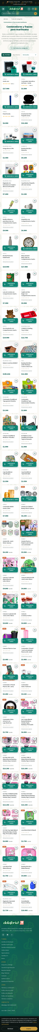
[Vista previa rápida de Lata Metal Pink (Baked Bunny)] (16, 848)
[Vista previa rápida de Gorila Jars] (16, 62)
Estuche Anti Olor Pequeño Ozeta (26, 114)
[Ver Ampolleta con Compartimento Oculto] (28, 206)
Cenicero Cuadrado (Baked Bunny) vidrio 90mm (8, 579)
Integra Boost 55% (8, 148)
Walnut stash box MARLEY (10, 363)
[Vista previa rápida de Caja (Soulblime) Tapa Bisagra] (16, 453)
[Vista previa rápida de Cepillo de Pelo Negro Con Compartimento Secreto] (34, 273)
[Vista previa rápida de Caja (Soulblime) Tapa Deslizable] (34, 453)
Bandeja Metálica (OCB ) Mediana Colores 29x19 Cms (26, 364)
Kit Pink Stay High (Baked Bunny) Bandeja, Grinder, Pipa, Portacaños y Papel (10, 831)
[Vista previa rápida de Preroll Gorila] (16, 95)
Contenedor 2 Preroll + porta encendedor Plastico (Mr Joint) (27, 650)
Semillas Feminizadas (7, 944)
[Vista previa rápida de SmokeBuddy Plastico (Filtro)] (34, 882)
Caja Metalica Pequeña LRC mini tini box (27, 184)
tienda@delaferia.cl (6, 1008)
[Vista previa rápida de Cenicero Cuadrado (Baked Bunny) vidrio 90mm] (16, 559)
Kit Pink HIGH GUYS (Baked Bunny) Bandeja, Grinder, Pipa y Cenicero (10, 759)
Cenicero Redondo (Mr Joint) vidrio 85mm (27, 578)
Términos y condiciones (7, 987)
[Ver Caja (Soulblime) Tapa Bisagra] (10, 459)
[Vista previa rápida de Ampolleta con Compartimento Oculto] (34, 200)
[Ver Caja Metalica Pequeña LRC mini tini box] (28, 170)
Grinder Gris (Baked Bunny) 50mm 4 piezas (27, 507)
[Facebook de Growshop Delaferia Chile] (7, 934)
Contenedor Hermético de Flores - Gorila (28, 82)
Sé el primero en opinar (26, 120)
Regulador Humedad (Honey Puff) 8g (9, 902)
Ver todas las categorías (20, 48)
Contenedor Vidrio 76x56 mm (26, 685)
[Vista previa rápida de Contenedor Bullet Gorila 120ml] (16, 488)
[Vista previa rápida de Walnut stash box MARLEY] (16, 344)
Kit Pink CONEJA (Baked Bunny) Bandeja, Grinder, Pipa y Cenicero (28, 759)
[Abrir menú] (3, 9)
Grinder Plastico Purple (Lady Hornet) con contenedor (27, 543)
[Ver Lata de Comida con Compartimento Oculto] (10, 279)
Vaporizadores (5, 953)
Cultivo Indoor (5, 950)
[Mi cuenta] (29, 9)
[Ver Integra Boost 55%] (10, 135)
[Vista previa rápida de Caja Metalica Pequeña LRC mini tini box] (34, 164)
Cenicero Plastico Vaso (9, 648)
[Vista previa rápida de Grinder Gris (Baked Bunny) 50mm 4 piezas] (34, 488)
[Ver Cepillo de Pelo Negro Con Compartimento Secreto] (28, 279)
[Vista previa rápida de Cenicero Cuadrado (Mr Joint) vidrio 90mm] (16, 595)
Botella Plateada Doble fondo (8, 256)
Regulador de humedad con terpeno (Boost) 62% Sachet (9, 184)
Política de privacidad (7, 990)
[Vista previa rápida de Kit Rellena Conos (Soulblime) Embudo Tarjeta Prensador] (34, 417)
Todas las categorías (16, 19)
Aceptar (28, 1028)
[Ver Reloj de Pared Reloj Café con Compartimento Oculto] (28, 243)
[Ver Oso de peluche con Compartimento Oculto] (10, 315)
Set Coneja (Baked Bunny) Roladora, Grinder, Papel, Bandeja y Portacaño (27, 722)
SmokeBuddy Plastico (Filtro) (25, 902)
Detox (3, 958)
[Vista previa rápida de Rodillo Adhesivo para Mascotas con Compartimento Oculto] (16, 200)
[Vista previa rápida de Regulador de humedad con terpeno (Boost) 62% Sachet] (16, 164)
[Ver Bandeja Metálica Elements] (28, 135)
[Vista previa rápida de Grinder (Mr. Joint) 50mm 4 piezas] (16, 522)
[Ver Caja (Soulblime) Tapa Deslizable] (28, 459)
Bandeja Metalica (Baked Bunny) (26, 867)
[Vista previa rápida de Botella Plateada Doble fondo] (16, 237)
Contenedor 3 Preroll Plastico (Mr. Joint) (9, 685)
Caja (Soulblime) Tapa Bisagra (7, 473)
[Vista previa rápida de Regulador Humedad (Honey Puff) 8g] (16, 882)
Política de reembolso (7, 996)
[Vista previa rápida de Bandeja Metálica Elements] (34, 130)
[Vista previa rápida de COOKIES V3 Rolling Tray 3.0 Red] (34, 309)
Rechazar (10, 1028)
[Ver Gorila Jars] (10, 68)
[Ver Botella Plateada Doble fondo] (10, 243)
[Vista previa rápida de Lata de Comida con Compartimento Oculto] (16, 273)
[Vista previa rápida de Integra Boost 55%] (16, 130)
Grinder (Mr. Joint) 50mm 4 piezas (8, 542)
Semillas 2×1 (4, 955)
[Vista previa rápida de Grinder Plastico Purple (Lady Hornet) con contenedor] (34, 522)
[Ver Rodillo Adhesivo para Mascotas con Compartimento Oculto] (10, 206)
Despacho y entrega (6, 965)
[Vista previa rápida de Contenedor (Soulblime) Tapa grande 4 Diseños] (16, 380)
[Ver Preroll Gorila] (10, 101)
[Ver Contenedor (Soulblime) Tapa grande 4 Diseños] (10, 386)
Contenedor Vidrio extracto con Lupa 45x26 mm (8, 721)
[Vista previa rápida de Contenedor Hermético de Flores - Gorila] (34, 62)
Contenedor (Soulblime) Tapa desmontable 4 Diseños (28, 401)
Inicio (6, 19)
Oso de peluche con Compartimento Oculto (10, 329)
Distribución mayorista (7, 981)
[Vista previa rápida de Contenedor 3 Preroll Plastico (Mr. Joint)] (16, 666)
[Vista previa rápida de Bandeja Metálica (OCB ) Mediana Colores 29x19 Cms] (34, 344)
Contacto (3, 976)
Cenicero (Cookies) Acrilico (26, 615)
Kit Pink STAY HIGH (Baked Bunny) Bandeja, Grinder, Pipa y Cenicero (28, 795)
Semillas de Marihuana (7, 942)
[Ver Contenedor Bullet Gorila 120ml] (10, 493)
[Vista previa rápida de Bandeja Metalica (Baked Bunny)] (34, 848)
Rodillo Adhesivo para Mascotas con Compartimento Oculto (10, 221)
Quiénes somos (5, 978)
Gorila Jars (6, 81)
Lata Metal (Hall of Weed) (28, 830)
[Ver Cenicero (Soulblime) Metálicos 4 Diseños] (10, 422)
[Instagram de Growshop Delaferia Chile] (3, 934)
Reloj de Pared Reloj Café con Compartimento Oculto (28, 257)
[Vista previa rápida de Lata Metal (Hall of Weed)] (34, 811)
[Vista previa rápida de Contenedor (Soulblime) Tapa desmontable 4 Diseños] (34, 380)
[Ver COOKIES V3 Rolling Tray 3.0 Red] (28, 315)
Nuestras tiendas (6, 970)
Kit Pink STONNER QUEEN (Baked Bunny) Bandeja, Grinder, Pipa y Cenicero (10, 795)
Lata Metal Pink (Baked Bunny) (7, 867)
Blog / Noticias (5, 973)
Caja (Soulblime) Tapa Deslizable (26, 473)
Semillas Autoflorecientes (8, 947)
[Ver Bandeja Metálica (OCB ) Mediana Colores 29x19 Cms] (28, 350)
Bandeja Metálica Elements (26, 149)
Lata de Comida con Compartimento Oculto (10, 293)
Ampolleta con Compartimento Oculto (28, 220)
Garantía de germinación (8, 967)
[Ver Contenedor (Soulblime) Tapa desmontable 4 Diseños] (28, 386)
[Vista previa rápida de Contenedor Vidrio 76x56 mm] (34, 666)
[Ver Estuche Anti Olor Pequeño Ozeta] (28, 101)
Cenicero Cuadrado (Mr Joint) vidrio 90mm (9, 615)
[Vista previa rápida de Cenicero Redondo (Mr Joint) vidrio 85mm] (34, 559)
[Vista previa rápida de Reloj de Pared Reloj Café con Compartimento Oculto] (34, 237)
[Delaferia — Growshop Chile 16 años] (16, 9)
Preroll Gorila (6, 114)
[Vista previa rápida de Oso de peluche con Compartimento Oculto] (16, 309)
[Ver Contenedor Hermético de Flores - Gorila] (28, 68)
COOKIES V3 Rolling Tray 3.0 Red (26, 329)
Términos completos (6, 999)
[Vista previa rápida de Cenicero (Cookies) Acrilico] (34, 595)
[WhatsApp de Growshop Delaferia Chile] (12, 934)
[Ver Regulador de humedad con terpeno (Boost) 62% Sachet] (10, 170)
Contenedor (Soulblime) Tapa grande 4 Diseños (10, 400)
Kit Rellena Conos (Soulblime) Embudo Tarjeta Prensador (27, 437)
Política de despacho (7, 993)
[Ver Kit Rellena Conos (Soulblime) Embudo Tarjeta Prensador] (28, 422)
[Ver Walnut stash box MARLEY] (10, 350)
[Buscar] (35, 13)
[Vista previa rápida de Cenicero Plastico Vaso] (16, 630)
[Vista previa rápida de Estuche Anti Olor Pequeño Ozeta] (34, 95)
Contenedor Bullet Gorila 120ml (8, 507)
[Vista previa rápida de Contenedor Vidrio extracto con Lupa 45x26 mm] (16, 700)
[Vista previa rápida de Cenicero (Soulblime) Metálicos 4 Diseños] (16, 417)
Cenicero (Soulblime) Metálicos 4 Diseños (9, 436)
